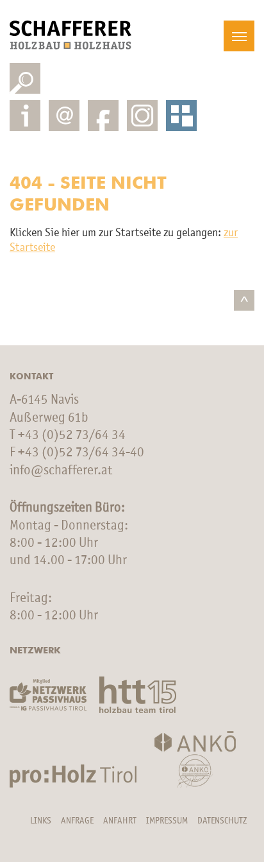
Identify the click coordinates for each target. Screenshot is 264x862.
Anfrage (77, 820)
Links (40, 820)
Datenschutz (222, 820)
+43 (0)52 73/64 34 (72, 435)
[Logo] (70, 35)
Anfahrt (119, 820)
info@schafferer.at (61, 471)
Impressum (167, 820)
